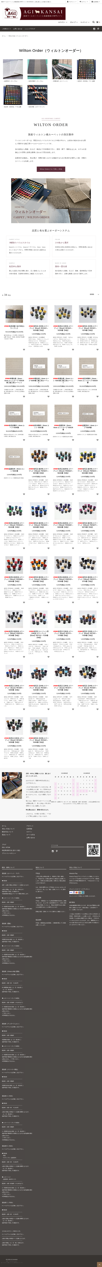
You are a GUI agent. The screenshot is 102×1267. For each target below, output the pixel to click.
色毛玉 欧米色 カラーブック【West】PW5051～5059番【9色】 (39, 525)
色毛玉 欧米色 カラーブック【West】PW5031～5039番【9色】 (88, 471)
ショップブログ (30, 29)
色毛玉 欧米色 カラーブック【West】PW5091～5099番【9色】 (39, 579)
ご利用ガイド (6, 29)
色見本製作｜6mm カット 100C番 (41, 426)
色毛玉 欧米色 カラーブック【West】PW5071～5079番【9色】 (88, 525)
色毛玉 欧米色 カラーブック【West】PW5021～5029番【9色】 (63, 471)
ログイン (84, 1)
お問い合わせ (17, 29)
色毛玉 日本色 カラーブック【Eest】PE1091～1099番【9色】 (14, 688)
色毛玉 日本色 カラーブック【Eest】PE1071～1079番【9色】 (63, 688)
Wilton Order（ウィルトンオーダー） (19, 36)
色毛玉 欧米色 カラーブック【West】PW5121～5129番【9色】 (14, 633)
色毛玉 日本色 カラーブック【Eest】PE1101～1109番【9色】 (88, 633)
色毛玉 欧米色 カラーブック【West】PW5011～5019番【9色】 (39, 471)
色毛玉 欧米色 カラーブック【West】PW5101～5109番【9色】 (63, 579)
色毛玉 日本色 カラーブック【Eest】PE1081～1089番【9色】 (39, 688)
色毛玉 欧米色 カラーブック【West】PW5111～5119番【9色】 (88, 579)
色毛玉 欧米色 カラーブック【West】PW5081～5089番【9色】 (14, 579)
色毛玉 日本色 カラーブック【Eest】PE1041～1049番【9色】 (39, 740)
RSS (3, 847)
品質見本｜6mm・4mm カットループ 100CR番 (63, 427)
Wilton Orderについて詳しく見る (51, 169)
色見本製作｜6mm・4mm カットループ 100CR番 (88, 380)
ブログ (4, 844)
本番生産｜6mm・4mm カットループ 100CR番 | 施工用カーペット (14, 380)
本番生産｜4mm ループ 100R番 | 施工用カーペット (39, 380)
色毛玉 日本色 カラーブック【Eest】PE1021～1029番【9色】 (63, 328)
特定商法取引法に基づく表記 (11, 850)
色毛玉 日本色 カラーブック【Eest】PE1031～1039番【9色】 (39, 328)
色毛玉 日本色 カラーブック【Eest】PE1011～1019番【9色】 (88, 328)
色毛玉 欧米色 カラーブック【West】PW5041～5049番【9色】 (14, 525)
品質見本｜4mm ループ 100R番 (90, 426)
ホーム (4, 36)
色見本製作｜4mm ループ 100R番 (17, 426)
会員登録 (96, 1)
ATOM (8, 847)
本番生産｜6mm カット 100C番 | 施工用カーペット (63, 380)
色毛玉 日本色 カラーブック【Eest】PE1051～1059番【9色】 (14, 740)
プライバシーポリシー (9, 853)
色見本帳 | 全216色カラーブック (16, 327)
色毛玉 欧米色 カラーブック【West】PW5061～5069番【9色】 (63, 525)
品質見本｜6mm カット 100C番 (17, 470)
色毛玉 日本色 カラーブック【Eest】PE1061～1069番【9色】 (88, 688)
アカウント (72, 1)
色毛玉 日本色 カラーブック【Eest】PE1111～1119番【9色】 (63, 633)
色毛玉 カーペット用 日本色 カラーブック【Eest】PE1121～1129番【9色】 (39, 634)
